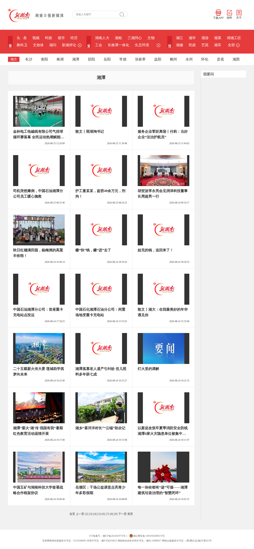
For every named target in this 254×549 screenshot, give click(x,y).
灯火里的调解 (148, 369)
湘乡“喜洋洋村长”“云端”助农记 (100, 428)
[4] (95, 514)
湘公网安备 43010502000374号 (149, 536)
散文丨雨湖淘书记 (89, 131)
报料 (229, 17)
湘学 (192, 38)
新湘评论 (69, 45)
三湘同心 (135, 38)
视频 (35, 38)
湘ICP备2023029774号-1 (115, 536)
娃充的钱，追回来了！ (155, 250)
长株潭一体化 (118, 45)
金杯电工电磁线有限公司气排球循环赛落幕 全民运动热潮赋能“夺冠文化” (38, 137)
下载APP (218, 17)
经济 (74, 38)
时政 (48, 38)
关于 (239, 17)
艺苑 (205, 45)
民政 (192, 45)
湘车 (217, 45)
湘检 (118, 38)
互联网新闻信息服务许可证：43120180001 (64, 540)
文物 (151, 38)
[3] (90, 514)
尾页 (130, 514)
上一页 (80, 514)
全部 (231, 45)
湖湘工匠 (234, 38)
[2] (86, 514)
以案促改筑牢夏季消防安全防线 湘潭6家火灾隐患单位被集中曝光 (163, 433)
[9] (115, 514)
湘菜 (217, 38)
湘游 (205, 38)
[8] (111, 514)
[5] (99, 514)
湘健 (179, 45)
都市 (61, 38)
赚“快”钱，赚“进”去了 (93, 250)
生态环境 (142, 45)
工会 (98, 45)
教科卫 (22, 45)
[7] (107, 514)
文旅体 (38, 45)
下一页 (122, 514)
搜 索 (123, 14)
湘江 (179, 38)
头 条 (22, 38)
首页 (72, 514)
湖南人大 (102, 38)
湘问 (52, 45)
